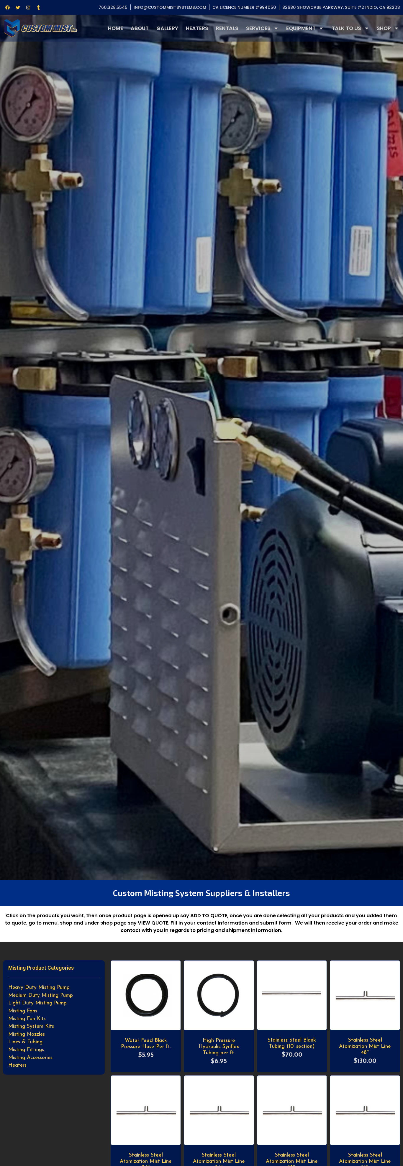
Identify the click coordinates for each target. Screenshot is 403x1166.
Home (115, 28)
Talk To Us (346, 28)
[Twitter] (17, 7)
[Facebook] (7, 7)
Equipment (301, 28)
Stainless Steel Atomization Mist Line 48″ (365, 1046)
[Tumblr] (38, 7)
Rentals (227, 28)
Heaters (197, 28)
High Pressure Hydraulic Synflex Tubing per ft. (219, 1046)
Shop (384, 28)
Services (258, 28)
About (140, 28)
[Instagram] (28, 7)
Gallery (167, 28)
